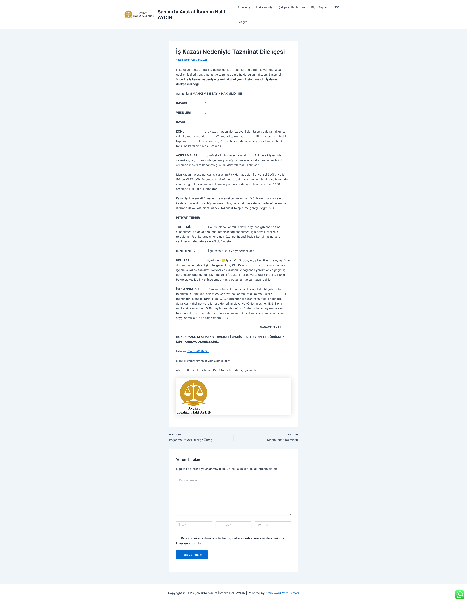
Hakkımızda (264, 7)
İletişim (242, 22)
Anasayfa (244, 7)
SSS (337, 7)
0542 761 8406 (198, 351)
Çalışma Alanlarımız (291, 7)
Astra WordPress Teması (282, 593)
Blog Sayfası (319, 7)
